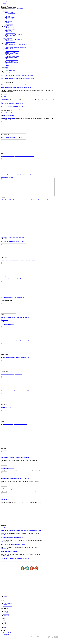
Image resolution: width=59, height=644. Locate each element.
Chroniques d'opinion (11, 18)
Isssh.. (4, 622)
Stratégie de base (10, 31)
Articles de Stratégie (10, 29)
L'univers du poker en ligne (12, 27)
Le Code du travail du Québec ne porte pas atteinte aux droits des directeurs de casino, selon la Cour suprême (27, 199)
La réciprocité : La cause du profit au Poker (11, 374)
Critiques (5, 43)
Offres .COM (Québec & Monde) (14, 39)
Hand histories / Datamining (12, 62)
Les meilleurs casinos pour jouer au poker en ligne (13, 297)
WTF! (4, 623)
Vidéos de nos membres (11, 35)
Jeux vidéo (5, 612)
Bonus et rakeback (7, 606)
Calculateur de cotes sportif (12, 56)
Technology (6, 614)
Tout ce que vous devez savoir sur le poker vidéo (12, 241)
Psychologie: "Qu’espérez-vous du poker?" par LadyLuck (15, 340)
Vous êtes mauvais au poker (7, 489)
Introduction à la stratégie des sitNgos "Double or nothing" (15, 478)
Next (6, 96)
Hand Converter (10, 54)
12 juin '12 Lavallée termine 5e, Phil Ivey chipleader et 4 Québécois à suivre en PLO (21, 530)
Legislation (8, 16)
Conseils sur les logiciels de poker (14, 34)
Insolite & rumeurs (10, 17)
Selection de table (10, 61)
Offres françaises (10, 40)
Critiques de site (10, 45)
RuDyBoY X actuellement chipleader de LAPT (12, 537)
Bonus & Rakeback (7, 38)
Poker (4, 3)
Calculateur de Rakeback (12, 53)
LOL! (4, 621)
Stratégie (5, 26)
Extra (7, 65)
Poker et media (9, 15)
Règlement (8, 30)
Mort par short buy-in (6, 407)
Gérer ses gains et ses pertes (7, 324)
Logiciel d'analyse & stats (12, 57)
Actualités (5, 11)
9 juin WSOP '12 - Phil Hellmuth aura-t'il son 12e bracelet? (15, 558)
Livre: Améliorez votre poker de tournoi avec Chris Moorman (16, 87)
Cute (4, 626)
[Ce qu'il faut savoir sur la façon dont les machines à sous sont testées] (17, 75)
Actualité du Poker (7, 603)
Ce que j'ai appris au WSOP (7, 468)
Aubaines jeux (6, 615)
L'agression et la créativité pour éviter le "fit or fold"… (14, 424)
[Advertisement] (29, 219)
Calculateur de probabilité (12, 60)
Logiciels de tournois (11, 58)
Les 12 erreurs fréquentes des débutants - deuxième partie (15, 357)
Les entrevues (9, 24)
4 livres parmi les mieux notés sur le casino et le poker (13, 118)
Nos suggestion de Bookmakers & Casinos (16, 47)
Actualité (5, 611)
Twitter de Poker (10, 25)
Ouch (4, 627)
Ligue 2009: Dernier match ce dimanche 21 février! (13, 544)
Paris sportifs (9, 21)
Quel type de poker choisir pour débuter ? (11, 278)
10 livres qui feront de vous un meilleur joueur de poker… (15, 317)
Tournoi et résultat (10, 13)
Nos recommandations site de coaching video (16, 44)
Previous (3, 96)
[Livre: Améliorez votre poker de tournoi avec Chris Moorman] (15, 84)
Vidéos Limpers (10, 36)
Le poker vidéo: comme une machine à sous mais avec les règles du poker (18, 260)
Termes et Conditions (8, 632)
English (13, 70)
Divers (7, 20)
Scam (7, 63)
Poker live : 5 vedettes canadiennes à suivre (11, 137)
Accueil (5, 1)
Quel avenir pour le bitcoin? (7, 115)
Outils (4, 49)
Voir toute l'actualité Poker (7, 177)
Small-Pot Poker (5, 499)
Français (13, 69)
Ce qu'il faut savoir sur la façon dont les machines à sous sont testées (17, 78)
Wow (4, 624)
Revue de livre (9, 48)
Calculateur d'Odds (10, 52)
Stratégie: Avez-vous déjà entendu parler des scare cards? (15, 390)
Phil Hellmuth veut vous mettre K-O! (9, 551)
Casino (7, 22)
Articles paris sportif (10, 33)
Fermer (2, 642)
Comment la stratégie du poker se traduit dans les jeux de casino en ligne (18, 174)
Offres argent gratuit (10, 42)
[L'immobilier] (4, 94)
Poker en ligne (9, 12)
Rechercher (6, 72)
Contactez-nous (7, 634)
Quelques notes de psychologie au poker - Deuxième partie (15, 457)
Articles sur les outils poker (12, 51)
